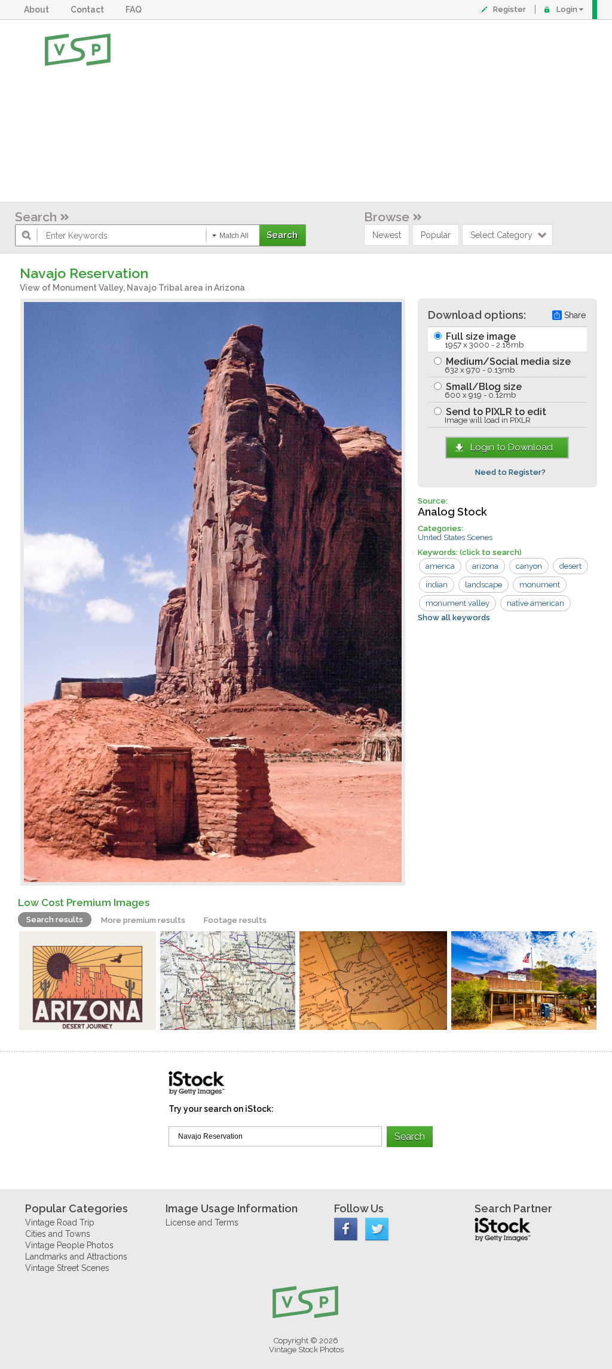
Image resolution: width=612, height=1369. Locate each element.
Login (566, 9)
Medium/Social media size (507, 365)
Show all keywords (454, 617)
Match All (234, 235)
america (440, 566)
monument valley (457, 603)
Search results (54, 919)
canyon (529, 566)
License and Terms (202, 1222)
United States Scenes (455, 537)
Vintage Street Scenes (67, 1268)
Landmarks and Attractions (76, 1256)
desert (570, 566)
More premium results (143, 920)
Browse (386, 216)
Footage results (235, 920)
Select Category (501, 235)
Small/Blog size (482, 390)
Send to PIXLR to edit (494, 415)
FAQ (135, 9)
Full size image (483, 340)
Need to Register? (510, 472)
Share (575, 315)
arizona (485, 566)
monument (539, 584)
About (38, 9)
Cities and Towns (57, 1234)
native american (535, 603)
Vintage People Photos (69, 1245)
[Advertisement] (345, 110)
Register (509, 9)
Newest (386, 235)
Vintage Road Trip (59, 1222)
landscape (483, 584)
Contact (89, 9)
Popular (436, 235)
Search (36, 216)
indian (437, 584)
